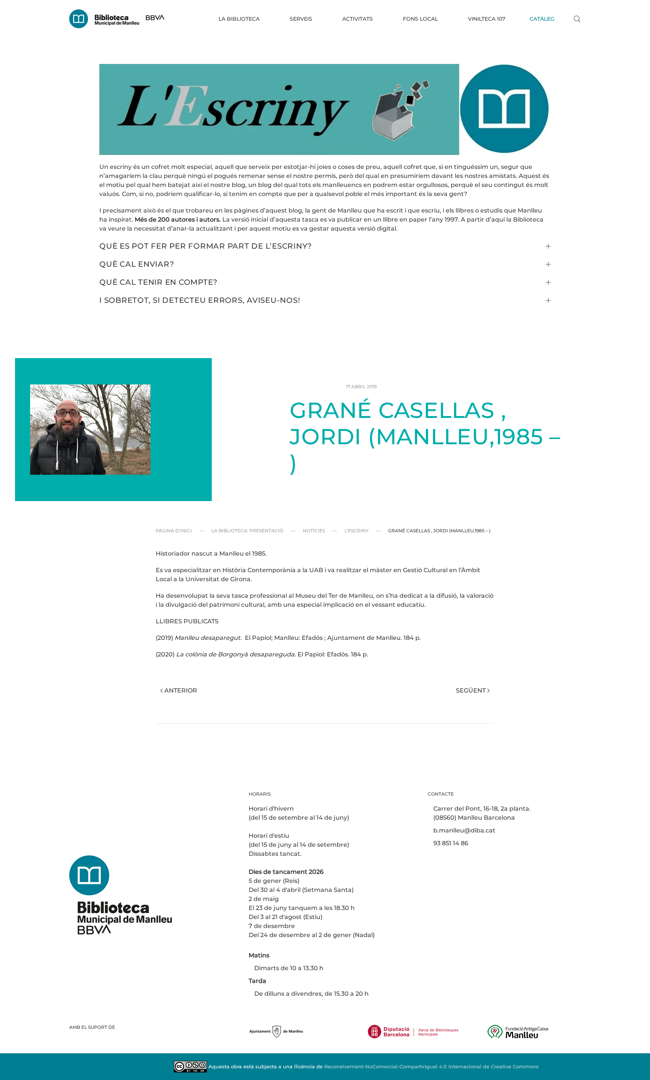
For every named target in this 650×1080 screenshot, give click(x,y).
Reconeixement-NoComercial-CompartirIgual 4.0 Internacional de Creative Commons (431, 1066)
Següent (471, 690)
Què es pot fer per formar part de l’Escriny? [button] (205, 246)
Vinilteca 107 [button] (486, 18)
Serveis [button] (301, 18)
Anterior (180, 690)
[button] (577, 19)
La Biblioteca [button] (239, 18)
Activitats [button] (357, 18)
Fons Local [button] (420, 18)
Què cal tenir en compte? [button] (158, 282)
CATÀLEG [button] (542, 18)
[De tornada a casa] (116, 19)
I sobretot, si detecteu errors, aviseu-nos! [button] (199, 300)
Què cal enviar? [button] (136, 264)
